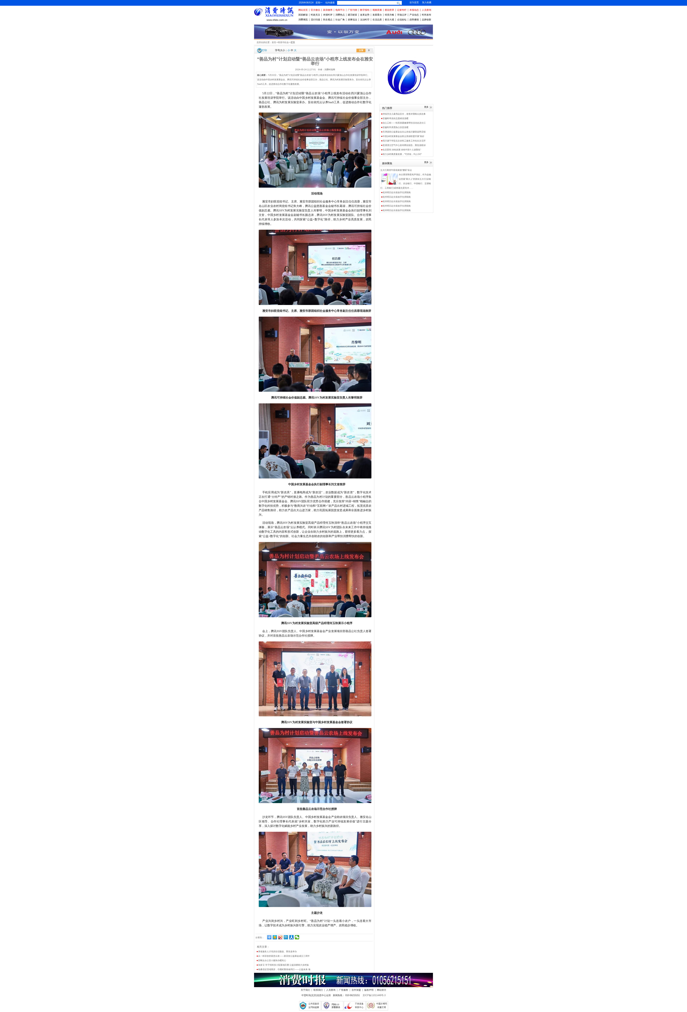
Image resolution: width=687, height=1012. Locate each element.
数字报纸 (364, 10)
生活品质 (377, 19)
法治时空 (364, 19)
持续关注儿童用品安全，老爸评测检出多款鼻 (404, 114)
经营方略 (389, 14)
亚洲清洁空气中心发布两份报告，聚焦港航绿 (404, 145)
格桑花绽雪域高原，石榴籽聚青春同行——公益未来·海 (284, 969)
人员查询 (426, 10)
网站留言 (381, 990)
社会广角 (340, 19)
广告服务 (343, 990)
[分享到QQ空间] (275, 937)
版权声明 (369, 990)
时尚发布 (426, 14)
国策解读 (303, 14)
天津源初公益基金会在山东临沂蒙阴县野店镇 (404, 132)
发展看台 (377, 14)
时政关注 (315, 14)
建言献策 (352, 14)
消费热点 (340, 14)
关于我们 (305, 990)
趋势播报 (414, 19)
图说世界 (389, 10)
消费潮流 (303, 19)
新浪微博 (327, 10)
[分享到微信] (297, 937)
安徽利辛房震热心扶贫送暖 (395, 127)
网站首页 (303, 10)
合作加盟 (356, 990)
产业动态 (414, 14)
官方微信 (315, 10)
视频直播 (377, 10)
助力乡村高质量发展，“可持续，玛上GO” (402, 154)
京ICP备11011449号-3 (374, 995)
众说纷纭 (401, 19)
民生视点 (327, 19)
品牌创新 (426, 19)
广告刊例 (352, 10)
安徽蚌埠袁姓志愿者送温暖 (395, 118)
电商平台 (340, 10)
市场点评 (401, 14)
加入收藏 (426, 2)
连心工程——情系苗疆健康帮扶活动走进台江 (404, 123)
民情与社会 (283, 42)
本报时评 (327, 14)
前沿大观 (389, 19)
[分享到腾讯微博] (286, 937)
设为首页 (414, 2)
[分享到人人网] (291, 937)
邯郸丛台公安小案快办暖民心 (272, 960)
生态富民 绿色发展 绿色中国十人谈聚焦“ (402, 149)
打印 (264, 50)
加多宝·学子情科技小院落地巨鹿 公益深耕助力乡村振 (283, 965)
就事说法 (352, 19)
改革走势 (364, 14)
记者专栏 (401, 10)
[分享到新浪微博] (280, 937)
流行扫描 (315, 19)
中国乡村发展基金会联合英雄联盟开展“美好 (403, 136)
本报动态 (414, 10)
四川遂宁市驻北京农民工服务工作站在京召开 (404, 141)
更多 (426, 107)
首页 (274, 42)
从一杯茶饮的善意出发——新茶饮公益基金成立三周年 (284, 956)
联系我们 (318, 990)
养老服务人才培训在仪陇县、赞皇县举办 (277, 951)
